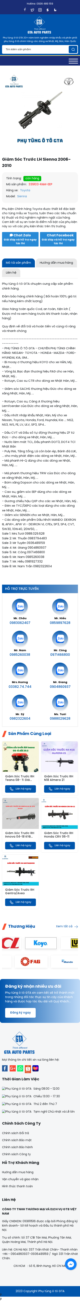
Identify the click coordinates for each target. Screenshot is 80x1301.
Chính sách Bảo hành (17, 1147)
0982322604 (20, 719)
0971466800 (60, 655)
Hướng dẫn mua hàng (17, 1172)
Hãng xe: (12, 190)
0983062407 (20, 623)
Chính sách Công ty (16, 1154)
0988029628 (60, 719)
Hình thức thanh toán (17, 1186)
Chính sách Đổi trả (15, 1133)
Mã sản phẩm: (16, 184)
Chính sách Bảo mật (17, 1140)
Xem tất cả (64, 926)
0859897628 (60, 623)
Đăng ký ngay (20, 1012)
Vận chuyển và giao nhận (20, 1179)
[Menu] (73, 61)
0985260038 (20, 655)
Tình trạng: (14, 178)
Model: (10, 196)
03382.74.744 (20, 687)
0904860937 (60, 687)
